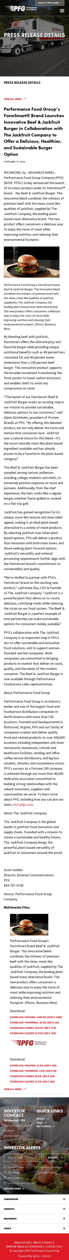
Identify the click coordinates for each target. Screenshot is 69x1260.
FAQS (39, 1122)
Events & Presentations (50, 1167)
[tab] (34, 1218)
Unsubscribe (12, 1188)
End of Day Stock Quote (21, 1183)
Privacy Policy (43, 1242)
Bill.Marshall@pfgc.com (17, 1135)
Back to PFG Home (48, 2)
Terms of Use (22, 1242)
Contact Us (53, 1246)
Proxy (40, 1118)
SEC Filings (43, 1126)
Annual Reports (16, 1178)
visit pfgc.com (23, 804)
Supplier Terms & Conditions (24, 1246)
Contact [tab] (9, 1209)
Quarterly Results (47, 1172)
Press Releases (16, 1167)
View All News (13, 99)
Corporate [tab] (11, 1199)
